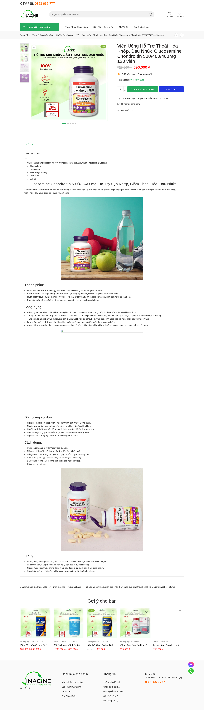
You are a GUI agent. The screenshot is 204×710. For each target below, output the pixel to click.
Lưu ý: (33, 179)
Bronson (135, 642)
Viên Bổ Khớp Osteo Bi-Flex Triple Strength (35, 645)
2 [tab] (68, 126)
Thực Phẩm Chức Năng (76, 27)
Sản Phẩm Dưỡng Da (103, 27)
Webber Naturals (138, 80)
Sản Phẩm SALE (110, 696)
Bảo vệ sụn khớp (96, 587)
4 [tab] (73, 126)
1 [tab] (64, 126)
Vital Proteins (70, 642)
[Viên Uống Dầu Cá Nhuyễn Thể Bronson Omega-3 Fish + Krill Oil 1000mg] (135, 623)
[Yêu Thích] (34, 47)
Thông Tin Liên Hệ (111, 682)
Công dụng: (35, 169)
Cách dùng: (35, 176)
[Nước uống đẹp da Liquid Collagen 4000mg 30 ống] (168, 623)
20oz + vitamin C (61, 630)
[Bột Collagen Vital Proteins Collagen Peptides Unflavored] (68, 623)
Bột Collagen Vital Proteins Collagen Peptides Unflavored (68, 645)
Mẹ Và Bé (123, 27)
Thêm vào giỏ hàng (142, 89)
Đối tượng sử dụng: (38, 172)
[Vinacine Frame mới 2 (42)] (24, 48)
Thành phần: (35, 166)
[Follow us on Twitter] (21, 688)
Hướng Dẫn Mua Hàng (113, 691)
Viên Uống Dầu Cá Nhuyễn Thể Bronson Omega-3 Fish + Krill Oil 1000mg (135, 645)
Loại (22, 626)
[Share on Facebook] (132, 110)
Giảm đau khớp (112, 587)
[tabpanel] (69, 83)
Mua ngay (171, 89)
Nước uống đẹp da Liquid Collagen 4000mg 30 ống (168, 645)
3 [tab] (70, 126)
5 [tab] (75, 126)
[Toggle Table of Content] (26, 160)
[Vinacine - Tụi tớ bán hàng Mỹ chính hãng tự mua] (29, 14)
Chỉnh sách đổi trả (111, 687)
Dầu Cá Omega (37, 587)
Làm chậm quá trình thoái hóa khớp (135, 587)
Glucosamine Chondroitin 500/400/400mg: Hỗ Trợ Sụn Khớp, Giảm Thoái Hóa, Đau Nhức (67, 163)
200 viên (27, 630)
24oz (61, 634)
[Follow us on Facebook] (25, 688)
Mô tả (29, 145)
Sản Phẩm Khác (141, 27)
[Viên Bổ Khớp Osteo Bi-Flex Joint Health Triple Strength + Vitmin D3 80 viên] (102, 623)
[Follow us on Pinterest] (29, 688)
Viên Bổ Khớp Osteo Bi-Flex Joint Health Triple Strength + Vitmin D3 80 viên (102, 645)
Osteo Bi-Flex (37, 642)
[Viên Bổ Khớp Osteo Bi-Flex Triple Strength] (35, 623)
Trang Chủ (25, 35)
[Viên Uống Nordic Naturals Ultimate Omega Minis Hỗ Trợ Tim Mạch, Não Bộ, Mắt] (182, 35)
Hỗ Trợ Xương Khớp (71, 587)
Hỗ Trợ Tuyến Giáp (64, 35)
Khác (166, 642)
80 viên (28, 634)
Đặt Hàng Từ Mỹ (110, 701)
